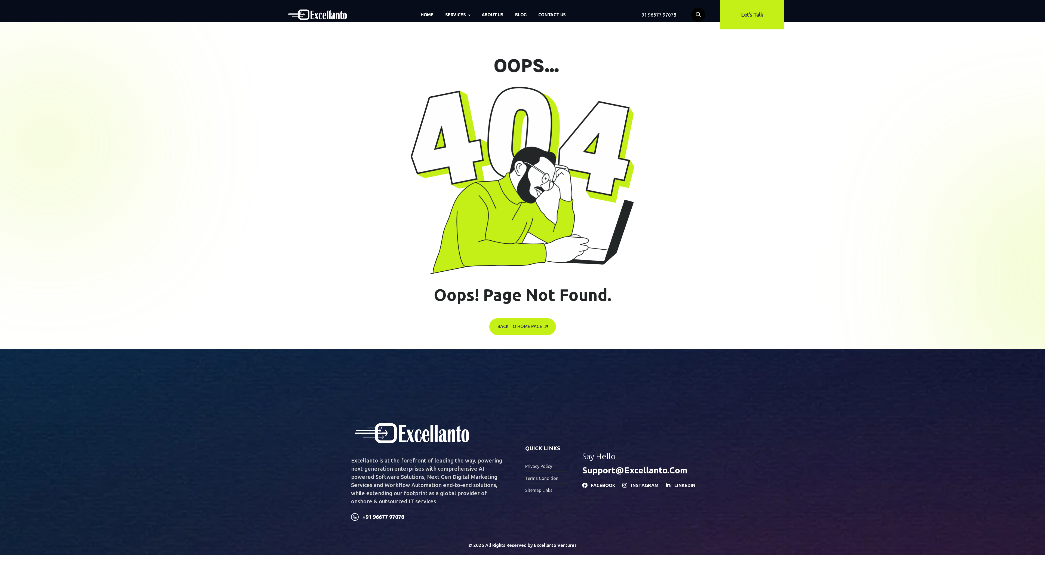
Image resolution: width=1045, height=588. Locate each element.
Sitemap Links (538, 490)
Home (427, 14)
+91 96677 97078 (657, 14)
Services (455, 14)
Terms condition (541, 478)
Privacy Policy (538, 466)
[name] (317, 15)
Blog (521, 14)
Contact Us (552, 14)
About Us (492, 14)
